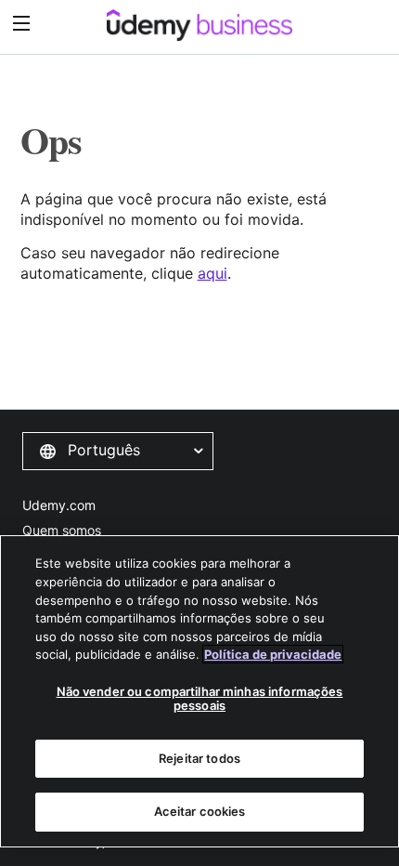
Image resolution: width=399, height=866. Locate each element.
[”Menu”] (23, 23)
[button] (117, 450)
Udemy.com (59, 505)
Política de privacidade (272, 654)
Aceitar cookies (200, 811)
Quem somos (61, 530)
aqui (212, 273)
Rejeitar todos (199, 758)
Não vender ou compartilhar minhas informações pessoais (200, 699)
